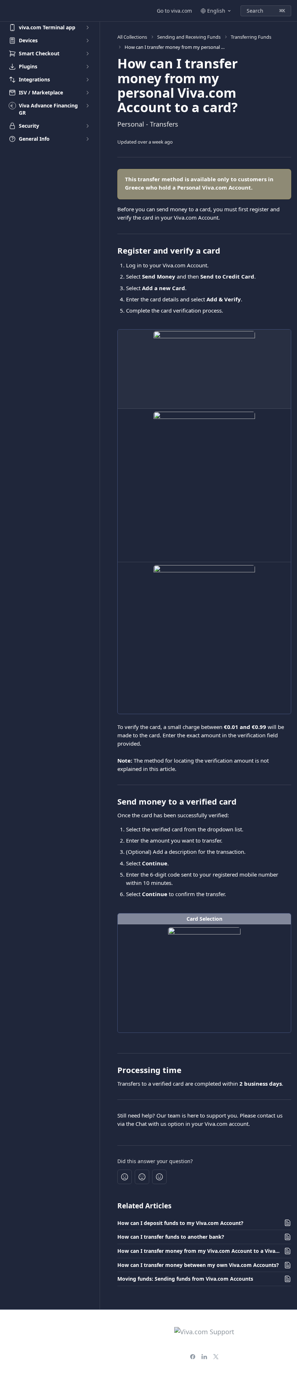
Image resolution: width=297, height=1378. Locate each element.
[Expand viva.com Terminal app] (87, 27)
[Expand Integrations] (87, 80)
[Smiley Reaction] (159, 1177)
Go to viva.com (174, 10)
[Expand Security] (87, 126)
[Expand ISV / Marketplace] (87, 93)
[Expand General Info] (87, 139)
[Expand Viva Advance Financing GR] (87, 106)
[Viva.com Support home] (7, 11)
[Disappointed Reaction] (124, 1177)
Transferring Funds (251, 37)
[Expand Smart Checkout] (87, 53)
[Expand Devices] (87, 40)
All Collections (132, 37)
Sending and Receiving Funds (189, 37)
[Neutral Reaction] (142, 1177)
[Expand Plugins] (87, 67)
